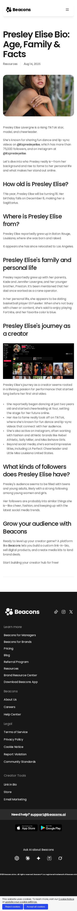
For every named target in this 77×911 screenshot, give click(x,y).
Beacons (14, 545)
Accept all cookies (36, 906)
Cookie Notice (66, 899)
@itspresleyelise (28, 144)
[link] (18, 9)
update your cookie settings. (21, 901)
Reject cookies (12, 906)
